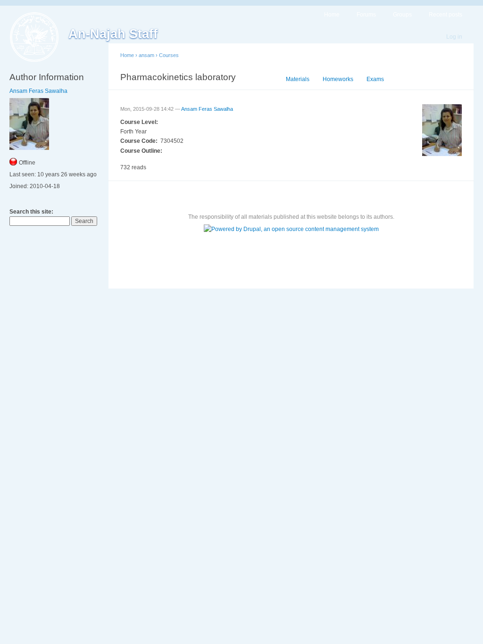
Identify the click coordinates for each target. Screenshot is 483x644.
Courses (169, 55)
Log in (454, 36)
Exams (375, 79)
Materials (297, 79)
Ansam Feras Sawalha (38, 91)
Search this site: (31, 211)
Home (332, 14)
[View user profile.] (442, 154)
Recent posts (445, 14)
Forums (366, 14)
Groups (402, 14)
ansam (146, 55)
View (266, 79)
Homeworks (338, 79)
